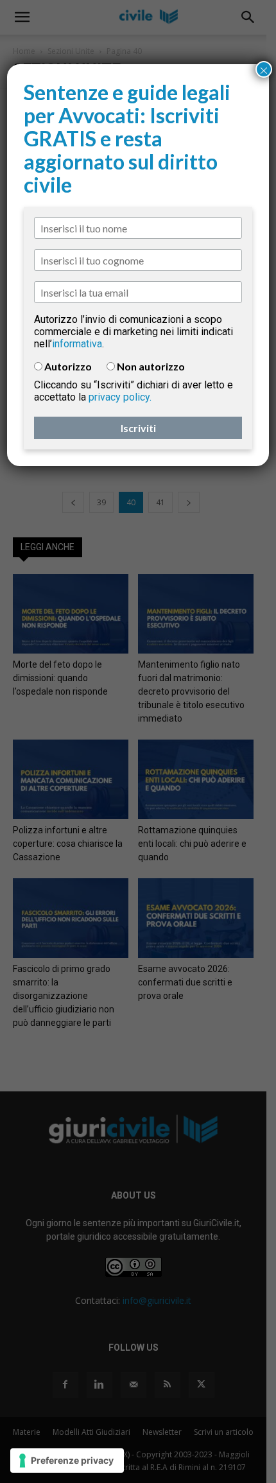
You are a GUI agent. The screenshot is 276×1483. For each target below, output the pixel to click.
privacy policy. (120, 397)
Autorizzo (68, 366)
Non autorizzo (151, 366)
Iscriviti (138, 428)
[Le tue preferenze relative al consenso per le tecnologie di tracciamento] (67, 1460)
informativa (77, 344)
